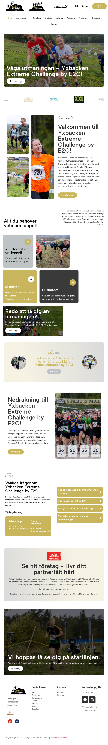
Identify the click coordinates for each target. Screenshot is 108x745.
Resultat (96, 18)
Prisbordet (83, 18)
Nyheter (59, 18)
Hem (10, 18)
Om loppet (21, 18)
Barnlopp (37, 18)
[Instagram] (92, 699)
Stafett (48, 18)
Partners (71, 18)
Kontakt (54, 24)
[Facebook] (85, 699)
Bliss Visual (61, 737)
